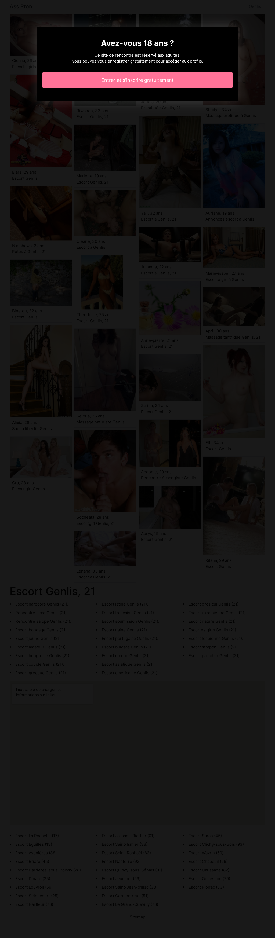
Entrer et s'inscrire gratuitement (137, 80)
